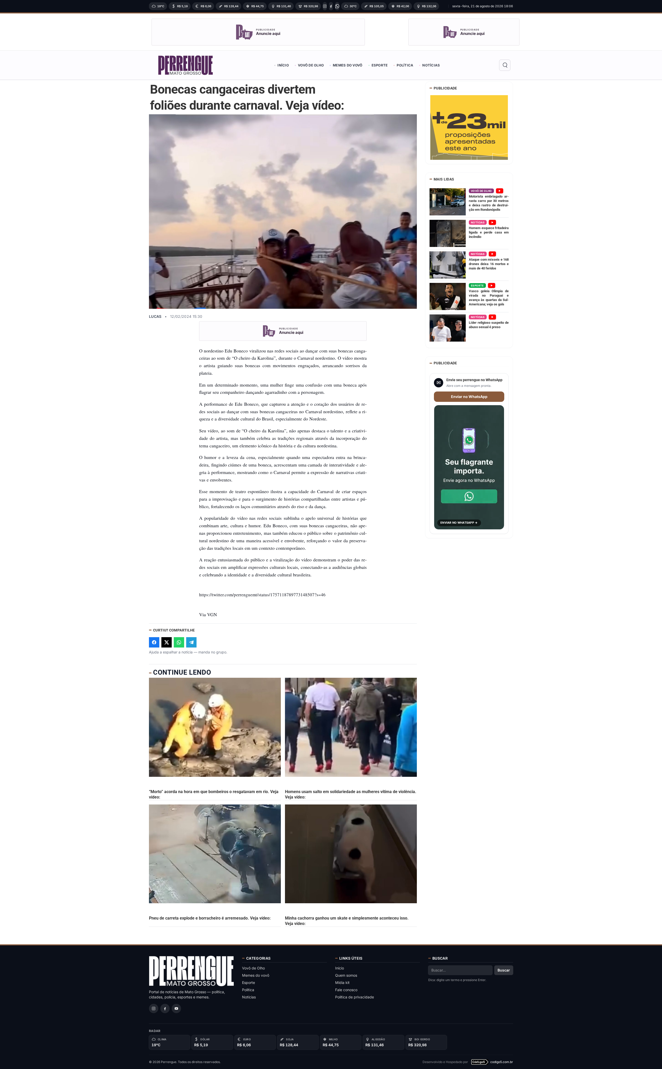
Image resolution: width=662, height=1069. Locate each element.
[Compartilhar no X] (166, 642)
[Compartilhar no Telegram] (191, 642)
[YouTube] (176, 1008)
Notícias (431, 65)
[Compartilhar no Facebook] (154, 642)
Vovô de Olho (311, 65)
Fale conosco (346, 990)
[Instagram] (325, 6)
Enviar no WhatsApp (469, 396)
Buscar (504, 970)
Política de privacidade (354, 997)
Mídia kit (342, 982)
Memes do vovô (347, 65)
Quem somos (346, 975)
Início (283, 65)
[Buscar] (504, 65)
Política (405, 65)
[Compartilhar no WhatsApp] (179, 642)
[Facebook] (331, 6)
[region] (297, 6)
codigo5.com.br (501, 1062)
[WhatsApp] (337, 6)
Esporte (380, 65)
